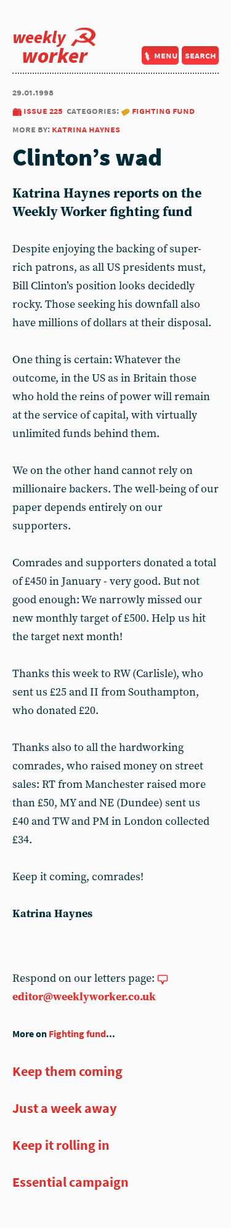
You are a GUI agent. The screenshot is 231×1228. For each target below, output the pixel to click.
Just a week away (64, 1108)
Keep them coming (67, 1071)
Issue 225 (43, 110)
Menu (166, 55)
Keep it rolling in (61, 1145)
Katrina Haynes (86, 129)
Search (200, 55)
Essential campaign (70, 1181)
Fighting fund (163, 110)
